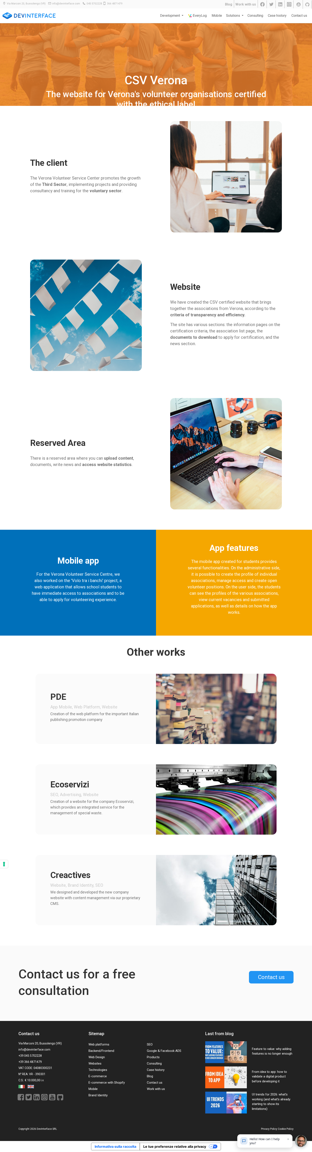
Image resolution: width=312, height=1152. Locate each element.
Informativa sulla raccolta (115, 1146)
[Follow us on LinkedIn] (280, 4)
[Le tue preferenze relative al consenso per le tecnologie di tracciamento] (4, 864)
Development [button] (170, 16)
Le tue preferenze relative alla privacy (174, 1146)
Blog (228, 4)
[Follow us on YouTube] (298, 4)
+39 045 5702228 (30, 1055)
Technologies (98, 1070)
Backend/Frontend (101, 1051)
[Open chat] (301, 1141)
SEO (150, 1044)
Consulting (255, 16)
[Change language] (21, 1086)
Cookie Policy (286, 1128)
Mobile (217, 16)
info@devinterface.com (66, 3)
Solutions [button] (233, 16)
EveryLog (199, 16)
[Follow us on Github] (307, 4)
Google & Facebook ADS (164, 1051)
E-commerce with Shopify (107, 1082)
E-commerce (98, 1076)
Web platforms (99, 1044)
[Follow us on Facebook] (262, 4)
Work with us (245, 4)
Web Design (97, 1057)
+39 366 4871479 (30, 1061)
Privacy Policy (269, 1128)
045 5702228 (94, 3)
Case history (277, 16)
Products (153, 1057)
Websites (95, 1063)
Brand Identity (98, 1095)
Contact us (299, 16)
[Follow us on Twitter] (271, 4)
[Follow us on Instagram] (289, 4)
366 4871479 (114, 3)
